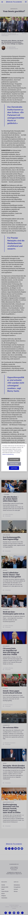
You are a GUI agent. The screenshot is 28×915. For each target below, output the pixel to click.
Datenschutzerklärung (7, 454)
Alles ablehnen (14, 459)
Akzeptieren (14, 468)
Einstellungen (14, 464)
